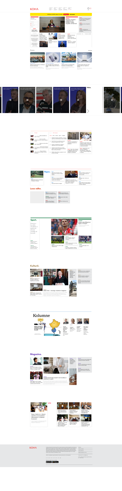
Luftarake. (32, 245)
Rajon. (81, 148)
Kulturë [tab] (56, 135)
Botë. (52, 182)
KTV (64, 8)
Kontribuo (65, 14)
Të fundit (35, 132)
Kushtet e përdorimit (81, 450)
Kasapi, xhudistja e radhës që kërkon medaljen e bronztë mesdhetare (70, 238)
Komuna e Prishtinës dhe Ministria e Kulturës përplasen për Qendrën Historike (72, 274)
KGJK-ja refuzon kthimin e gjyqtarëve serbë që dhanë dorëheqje (59, 152)
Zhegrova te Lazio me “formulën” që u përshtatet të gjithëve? (34, 242)
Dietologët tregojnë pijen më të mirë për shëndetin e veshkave (72, 361)
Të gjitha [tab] (63, 135)
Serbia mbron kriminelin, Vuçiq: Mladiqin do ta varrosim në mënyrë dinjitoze (57, 173)
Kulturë (55, 9)
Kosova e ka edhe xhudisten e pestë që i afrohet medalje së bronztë (34, 228)
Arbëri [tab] (51, 135)
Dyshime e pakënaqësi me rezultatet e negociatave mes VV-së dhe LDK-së (58, 145)
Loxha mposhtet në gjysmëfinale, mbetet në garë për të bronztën (34, 247)
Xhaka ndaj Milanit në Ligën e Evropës (84, 223)
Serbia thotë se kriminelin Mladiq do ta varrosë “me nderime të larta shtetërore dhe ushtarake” (57, 179)
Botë (55, 8)
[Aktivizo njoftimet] (90, 8)
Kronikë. (69, 140)
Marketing (65, 9)
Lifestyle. (71, 358)
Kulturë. (79, 270)
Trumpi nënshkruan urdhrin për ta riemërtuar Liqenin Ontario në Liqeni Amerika (84, 173)
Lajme (50, 8)
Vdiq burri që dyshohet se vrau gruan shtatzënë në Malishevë (72, 142)
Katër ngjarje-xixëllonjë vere (34, 31)
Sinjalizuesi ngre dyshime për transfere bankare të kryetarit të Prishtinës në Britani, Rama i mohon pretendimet (59, 148)
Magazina (60, 9)
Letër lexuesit (72, 14)
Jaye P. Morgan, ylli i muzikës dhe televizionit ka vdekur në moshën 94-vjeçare (84, 370)
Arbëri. (68, 18)
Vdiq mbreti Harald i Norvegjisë (57, 183)
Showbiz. (79, 358)
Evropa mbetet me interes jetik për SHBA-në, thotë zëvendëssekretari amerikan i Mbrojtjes (84, 183)
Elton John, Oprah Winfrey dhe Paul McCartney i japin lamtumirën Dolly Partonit (84, 281)
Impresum (32, 26)
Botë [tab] (53, 135)
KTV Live (32, 23)
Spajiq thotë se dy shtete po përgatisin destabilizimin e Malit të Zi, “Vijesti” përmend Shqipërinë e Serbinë (85, 150)
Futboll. (32, 240)
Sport (60, 8)
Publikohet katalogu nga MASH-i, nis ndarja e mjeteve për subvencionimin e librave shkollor (59, 138)
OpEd (50, 9)
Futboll (80, 220)
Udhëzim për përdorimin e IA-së (82, 452)
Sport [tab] (60, 135)
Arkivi (69, 8)
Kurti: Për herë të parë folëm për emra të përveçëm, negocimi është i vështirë (58, 142)
